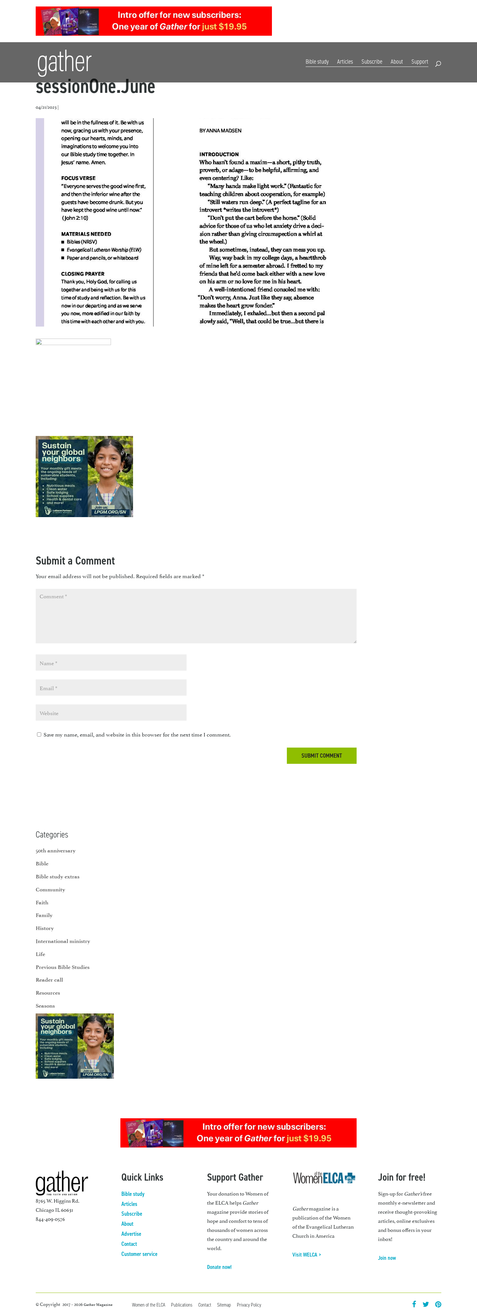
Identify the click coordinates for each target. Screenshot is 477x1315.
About (397, 61)
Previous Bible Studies (63, 967)
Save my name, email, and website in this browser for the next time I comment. (137, 734)
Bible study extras (58, 876)
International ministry (63, 941)
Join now (387, 1257)
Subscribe (366, 22)
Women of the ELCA (148, 1304)
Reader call (49, 979)
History (45, 928)
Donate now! (219, 1267)
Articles (345, 61)
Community (50, 889)
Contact (433, 22)
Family (44, 915)
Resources (410, 22)
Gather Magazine (98, 1304)
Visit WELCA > (306, 1254)
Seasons (45, 1005)
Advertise (131, 1234)
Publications (181, 1304)
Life (40, 954)
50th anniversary (56, 850)
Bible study (317, 61)
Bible (42, 863)
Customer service (139, 1254)
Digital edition (337, 22)
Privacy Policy (249, 1304)
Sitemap (224, 1304)
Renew (388, 22)
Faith (42, 902)
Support (419, 61)
